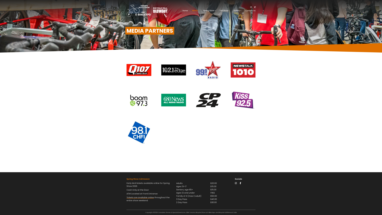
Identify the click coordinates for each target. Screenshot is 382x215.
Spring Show (208, 10)
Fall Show (224, 10)
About (195, 10)
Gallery (237, 10)
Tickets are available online (140, 197)
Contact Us (250, 10)
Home (185, 10)
